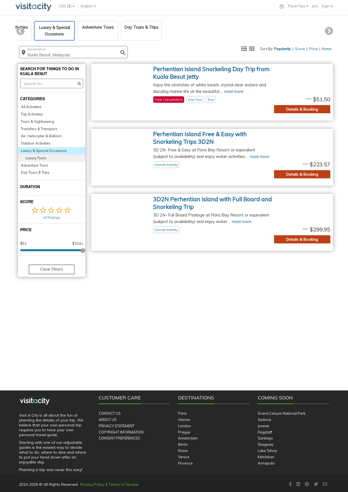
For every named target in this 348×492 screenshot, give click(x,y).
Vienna (184, 419)
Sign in (327, 6)
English (87, 6)
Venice (183, 457)
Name (327, 49)
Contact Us (110, 413)
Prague (184, 432)
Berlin (183, 444)
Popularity (282, 49)
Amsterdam (188, 438)
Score (300, 49)
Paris (182, 413)
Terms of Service (123, 484)
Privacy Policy (92, 484)
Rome (183, 450)
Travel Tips (297, 6)
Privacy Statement (116, 426)
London (184, 426)
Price (313, 49)
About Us (108, 419)
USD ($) (65, 6)
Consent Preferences (119, 438)
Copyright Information (121, 432)
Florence (185, 463)
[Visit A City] (34, 401)
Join (315, 6)
